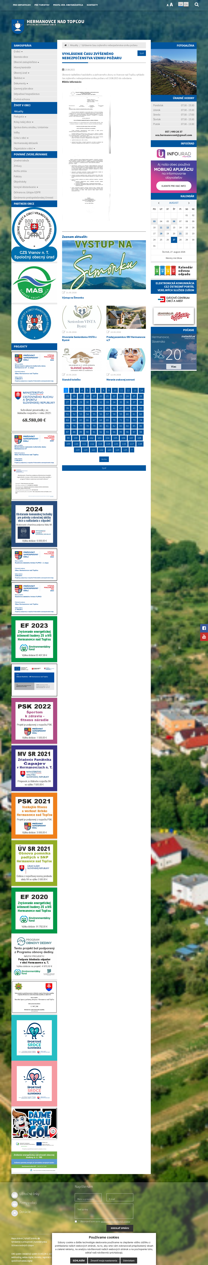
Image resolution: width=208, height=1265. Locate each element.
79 (94, 426)
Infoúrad (187, 143)
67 (94, 420)
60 (127, 414)
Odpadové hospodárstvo (26, 93)
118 (140, 444)
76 (74, 426)
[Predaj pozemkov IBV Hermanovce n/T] (126, 317)
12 (128, 390)
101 (83, 438)
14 (141, 390)
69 (107, 420)
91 (94, 432)
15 (67, 396)
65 (80, 420)
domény (37, 1257)
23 (120, 396)
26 (140, 396)
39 (67, 408)
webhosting (16, 1257)
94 (114, 432)
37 (134, 402)
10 (115, 390)
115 (116, 444)
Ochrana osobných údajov (22, 1245)
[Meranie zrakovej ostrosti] (126, 359)
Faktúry (18, 176)
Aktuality (18, 111)
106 (123, 438)
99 (68, 438)
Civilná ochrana (22, 99)
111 (84, 444)
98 (140, 432)
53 (80, 414)
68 (100, 420)
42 (87, 408)
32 (100, 402)
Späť (142, 53)
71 (120, 420)
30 (87, 402)
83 (120, 426)
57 (107, 414)
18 (87, 396)
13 (135, 390)
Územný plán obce (23, 88)
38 (140, 402)
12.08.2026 (115, 374)
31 (94, 402)
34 (114, 402)
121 (93, 450)
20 (100, 396)
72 (127, 420)
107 (131, 438)
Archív (104, 459)
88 (74, 432)
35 (120, 402)
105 (115, 438)
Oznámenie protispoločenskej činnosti (33, 197)
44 (100, 408)
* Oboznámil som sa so (104, 1221)
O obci (17, 51)
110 (76, 444)
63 (67, 420)
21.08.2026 (71, 292)
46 (114, 408)
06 (174, 221)
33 (107, 402)
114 (108, 444)
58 (114, 414)
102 (91, 438)
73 (134, 420)
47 (120, 408)
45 (107, 408)
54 (87, 414)
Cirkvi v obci (20, 137)
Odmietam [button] (129, 1260)
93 (107, 432)
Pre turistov (41, 5)
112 (92, 444)
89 (80, 432)
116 (124, 444)
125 (125, 450)
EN (186, 4)
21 (107, 396)
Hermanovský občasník (26, 143)
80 (100, 426)
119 (77, 450)
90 (87, 432)
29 (80, 402)
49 (134, 408)
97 (134, 432)
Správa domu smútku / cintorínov (31, 127)
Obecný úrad (21, 72)
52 (74, 414)
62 (140, 414)
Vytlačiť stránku (31, 1238)
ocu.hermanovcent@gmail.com (173, 135)
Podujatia (19, 116)
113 (100, 444)
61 (134, 414)
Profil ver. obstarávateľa (68, 5)
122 (101, 450)
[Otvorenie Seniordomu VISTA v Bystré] (82, 317)
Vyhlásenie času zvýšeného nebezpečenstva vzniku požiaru (109, 45)
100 (76, 438)
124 (117, 450)
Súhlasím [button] (79, 1260)
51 (67, 414)
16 (74, 396)
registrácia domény (50, 1257)
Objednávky (20, 181)
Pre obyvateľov (22, 5)
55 (94, 414)
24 (127, 396)
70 (114, 420)
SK (180, 4)
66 (87, 420)
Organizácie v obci (23, 148)
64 (74, 420)
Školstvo (18, 78)
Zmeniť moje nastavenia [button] (104, 1260)
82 (114, 426)
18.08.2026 (115, 332)
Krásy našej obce (23, 121)
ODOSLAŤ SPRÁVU (120, 1228)
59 (120, 414)
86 (140, 426)
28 (74, 402)
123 (109, 450)
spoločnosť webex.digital (21, 1260)
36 (127, 402)
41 (80, 408)
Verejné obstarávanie (25, 187)
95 (120, 432)
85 (134, 426)
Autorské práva (40, 1241)
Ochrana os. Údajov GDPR (27, 192)
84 (127, 426)
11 (121, 390)
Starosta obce (21, 56)
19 (94, 396)
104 (107, 438)
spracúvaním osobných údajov (115, 1221)
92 (100, 432)
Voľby (17, 132)
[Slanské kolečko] (82, 359)
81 (107, 426)
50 (140, 408)
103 (99, 438)
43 (94, 408)
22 (114, 396)
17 (80, 396)
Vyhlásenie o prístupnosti (22, 1241)
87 (67, 432)
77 (80, 426)
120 (85, 450)
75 (67, 426)
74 (140, 420)
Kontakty (92, 5)
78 (87, 426)
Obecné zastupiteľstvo (25, 62)
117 (132, 444)
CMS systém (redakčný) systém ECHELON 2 (29, 1253)
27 (67, 402)
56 (100, 414)
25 (134, 396)
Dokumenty (20, 83)
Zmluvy (18, 165)
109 (68, 444)
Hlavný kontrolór (22, 67)
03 (154, 221)
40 (74, 408)
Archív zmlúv (20, 171)
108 (139, 438)
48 (127, 408)
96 (127, 432)
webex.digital (27, 1257)
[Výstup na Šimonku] (104, 264)
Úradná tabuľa (21, 160)
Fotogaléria (185, 46)
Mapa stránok (17, 1238)
